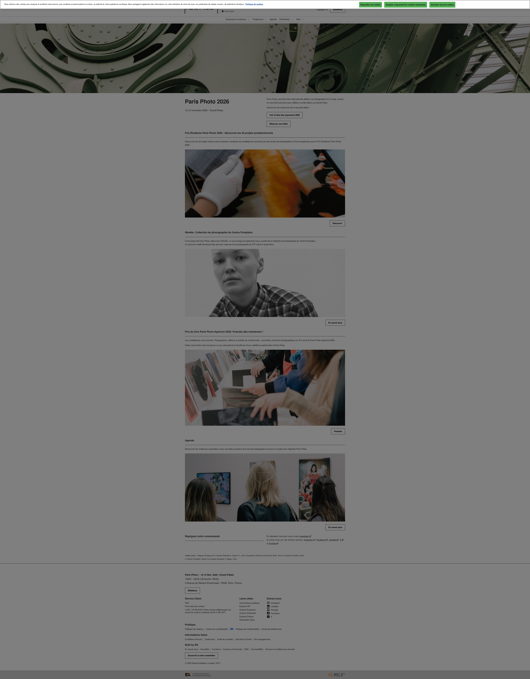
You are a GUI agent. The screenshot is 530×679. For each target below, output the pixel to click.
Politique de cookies (254, 4)
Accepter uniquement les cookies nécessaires (406, 4)
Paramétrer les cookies (371, 4)
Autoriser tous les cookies (442, 4)
